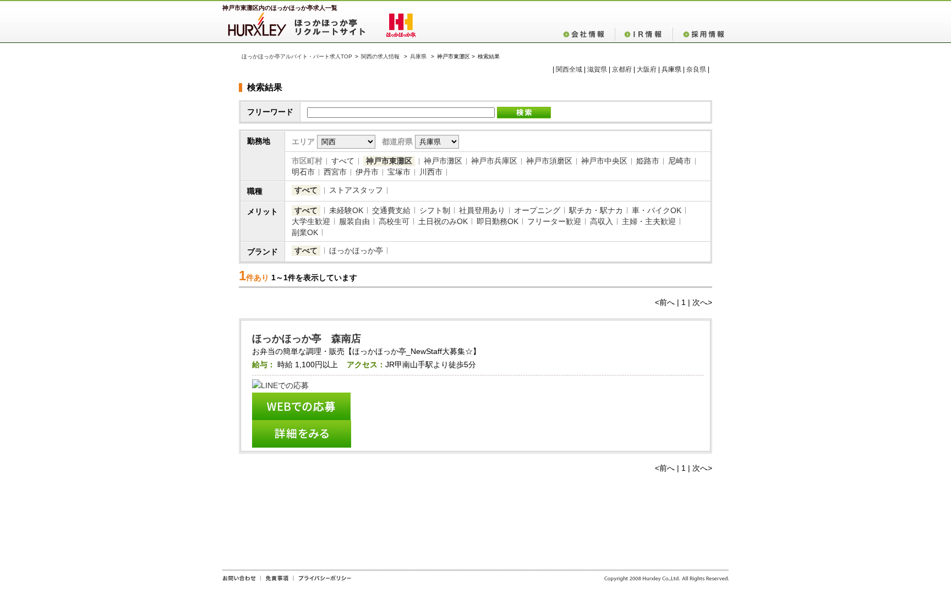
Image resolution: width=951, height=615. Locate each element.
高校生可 (394, 221)
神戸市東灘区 (389, 160)
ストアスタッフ (356, 190)
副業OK (305, 232)
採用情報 (701, 34)
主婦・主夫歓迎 (649, 221)
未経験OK (346, 210)
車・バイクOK (656, 210)
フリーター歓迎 (554, 221)
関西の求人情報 (381, 56)
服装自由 (354, 221)
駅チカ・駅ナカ (596, 210)
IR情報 (644, 34)
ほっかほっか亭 (356, 250)
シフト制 (434, 210)
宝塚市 (399, 171)
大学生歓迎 (311, 221)
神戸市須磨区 (549, 160)
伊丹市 (367, 171)
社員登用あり (482, 210)
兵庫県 (418, 56)
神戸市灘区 (443, 160)
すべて (342, 160)
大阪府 (647, 69)
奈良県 (696, 69)
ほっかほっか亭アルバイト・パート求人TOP (297, 56)
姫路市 (647, 160)
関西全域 (569, 69)
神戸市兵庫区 (494, 160)
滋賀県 (597, 69)
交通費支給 (391, 210)
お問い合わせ (241, 582)
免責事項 (277, 582)
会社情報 (587, 34)
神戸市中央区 (604, 160)
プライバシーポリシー (322, 582)
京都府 (622, 69)
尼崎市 (679, 160)
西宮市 (335, 171)
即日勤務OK (497, 221)
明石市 (303, 171)
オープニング (537, 210)
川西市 (430, 171)
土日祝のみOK (443, 221)
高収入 (601, 221)
